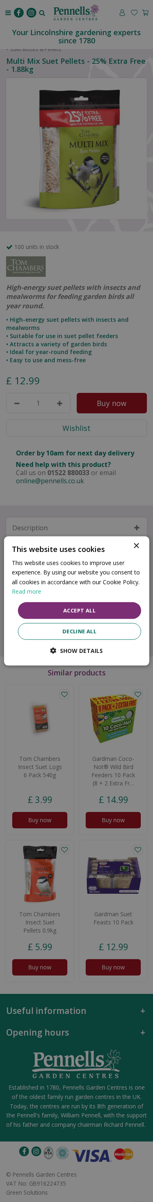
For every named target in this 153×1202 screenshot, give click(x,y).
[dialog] (76, 601)
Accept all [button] (79, 610)
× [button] (136, 546)
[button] (76, 650)
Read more (26, 591)
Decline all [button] (79, 631)
